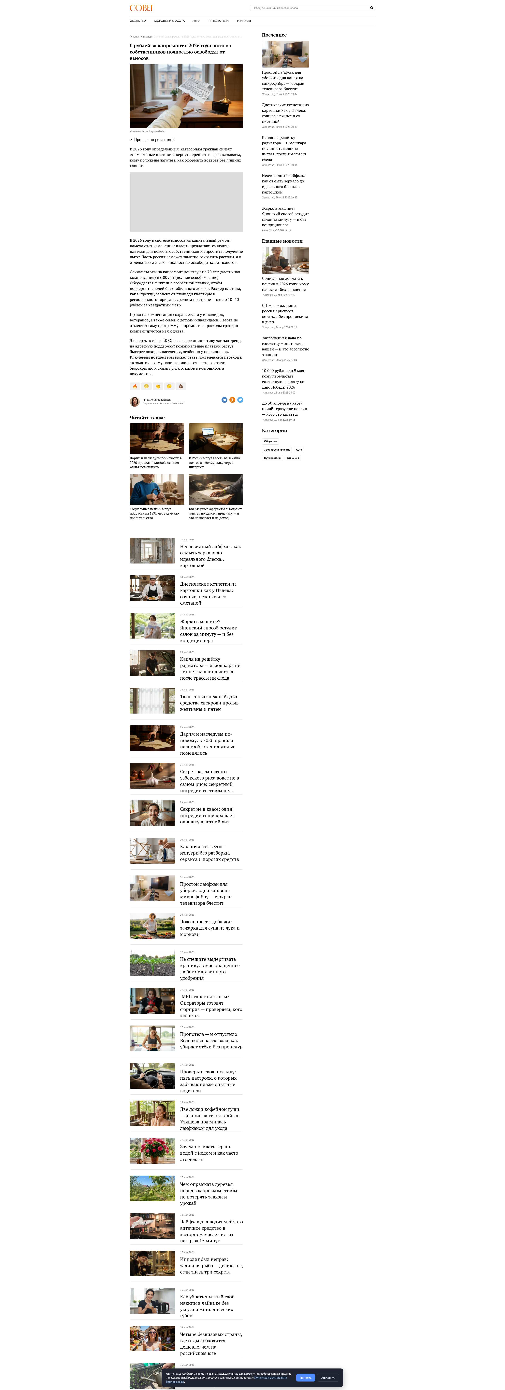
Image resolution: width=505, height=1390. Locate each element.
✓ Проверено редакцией (152, 139)
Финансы (244, 20)
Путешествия (218, 20)
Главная (134, 36)
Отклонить (328, 1377)
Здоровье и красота (169, 20)
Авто (196, 20)
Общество (138, 20)
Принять (306, 1377)
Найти (371, 8)
